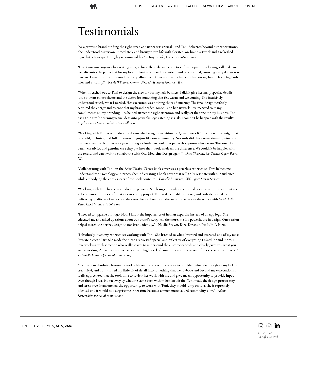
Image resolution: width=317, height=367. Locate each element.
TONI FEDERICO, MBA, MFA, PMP (46, 326)
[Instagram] (261, 326)
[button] (156, 6)
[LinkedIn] (277, 326)
